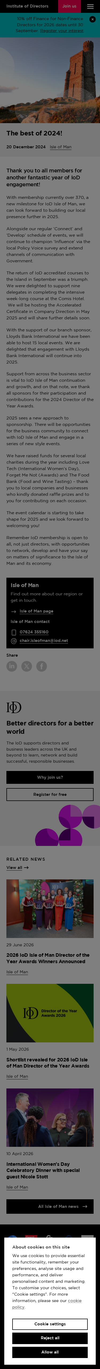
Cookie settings (50, 1324)
